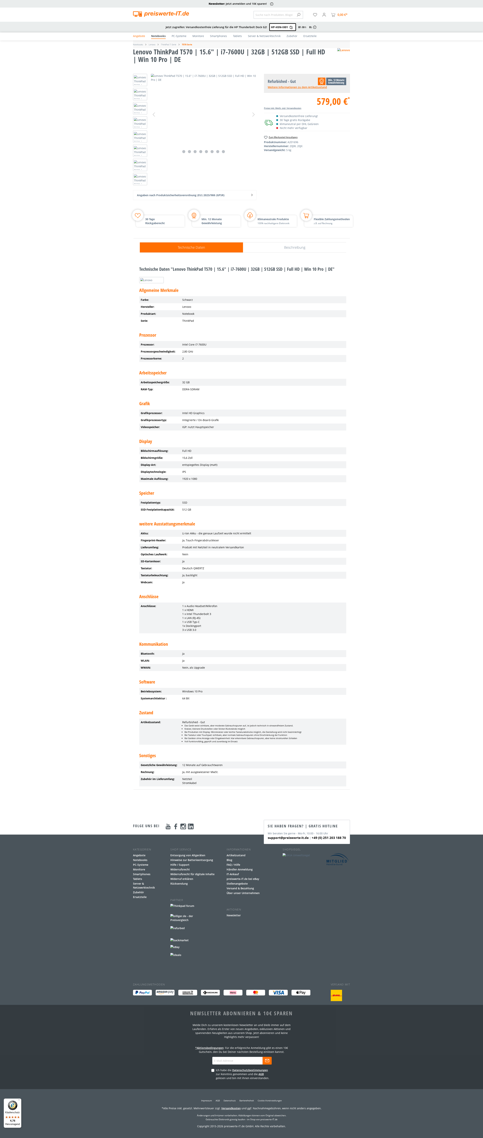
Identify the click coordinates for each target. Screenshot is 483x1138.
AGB (261, 1074)
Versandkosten (231, 1108)
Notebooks (140, 860)
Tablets (137, 879)
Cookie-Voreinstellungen (270, 1100)
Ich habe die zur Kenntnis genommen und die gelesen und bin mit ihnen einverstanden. (242, 1074)
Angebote (139, 855)
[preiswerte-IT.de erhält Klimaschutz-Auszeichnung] (336, 995)
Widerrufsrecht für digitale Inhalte (192, 874)
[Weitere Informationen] (272, 4)
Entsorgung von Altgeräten (187, 855)
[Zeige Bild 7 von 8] (217, 151)
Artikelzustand (236, 855)
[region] (194, 130)
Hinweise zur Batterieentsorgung (191, 860)
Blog (229, 860)
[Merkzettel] (315, 15)
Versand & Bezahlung (240, 888)
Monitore (139, 869)
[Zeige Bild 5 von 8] (206, 151)
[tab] (191, 247)
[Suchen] (298, 15)
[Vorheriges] (154, 114)
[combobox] (274, 15)
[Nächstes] (253, 114)
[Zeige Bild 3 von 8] (195, 151)
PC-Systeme (140, 864)
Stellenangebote (237, 883)
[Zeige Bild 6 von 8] (212, 151)
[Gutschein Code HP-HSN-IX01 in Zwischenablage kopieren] (291, 27)
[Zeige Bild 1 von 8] (183, 151)
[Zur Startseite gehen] (161, 14)
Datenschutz (230, 1100)
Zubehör (138, 892)
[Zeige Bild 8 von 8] (223, 151)
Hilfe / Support (179, 864)
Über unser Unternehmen (243, 893)
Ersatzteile (140, 897)
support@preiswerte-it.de (288, 838)
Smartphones (141, 874)
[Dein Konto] (324, 15)
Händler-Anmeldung (240, 869)
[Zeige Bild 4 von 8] (200, 151)
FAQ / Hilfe (233, 864)
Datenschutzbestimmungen (250, 1070)
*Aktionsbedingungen (209, 1048)
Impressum (206, 1100)
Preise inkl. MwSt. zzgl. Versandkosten (282, 108)
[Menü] (19, 1101)
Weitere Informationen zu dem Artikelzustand (297, 87)
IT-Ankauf (233, 874)
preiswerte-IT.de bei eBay (243, 879)
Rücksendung (179, 883)
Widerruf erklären (181, 879)
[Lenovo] (343, 57)
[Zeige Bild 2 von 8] (189, 151)
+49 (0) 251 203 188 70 (329, 838)
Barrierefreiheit (246, 1100)
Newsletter (234, 915)
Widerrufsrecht (180, 869)
